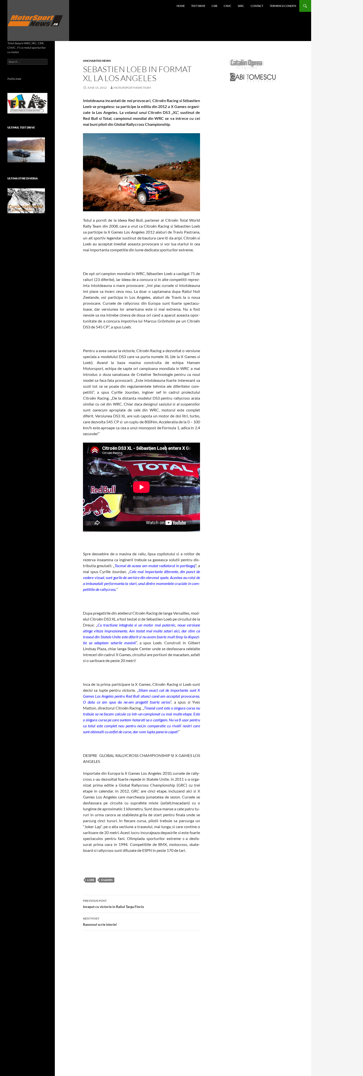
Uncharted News (97, 61)
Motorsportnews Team (132, 87)
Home (181, 5)
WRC (241, 5)
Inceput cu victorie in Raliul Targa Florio (113, 904)
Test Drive (198, 5)
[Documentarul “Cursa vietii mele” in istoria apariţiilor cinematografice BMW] (26, 200)
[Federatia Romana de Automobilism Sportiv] (27, 103)
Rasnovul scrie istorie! (100, 921)
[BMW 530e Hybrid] (26, 149)
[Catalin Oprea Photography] (246, 65)
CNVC (227, 5)
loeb (90, 880)
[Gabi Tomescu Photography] (253, 77)
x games (107, 880)
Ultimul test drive (21, 127)
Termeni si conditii (283, 5)
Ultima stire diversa (22, 178)
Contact (257, 5)
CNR (214, 5)
